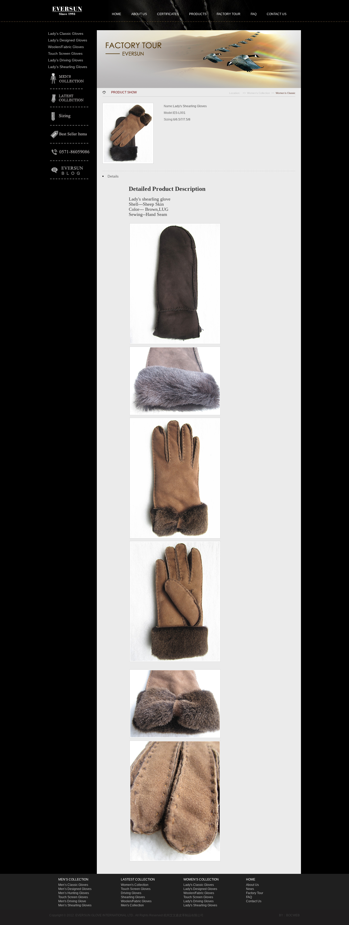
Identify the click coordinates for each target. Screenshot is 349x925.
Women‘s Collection (258, 93)
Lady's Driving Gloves (65, 60)
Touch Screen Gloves (65, 53)
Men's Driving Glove (72, 901)
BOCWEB (293, 915)
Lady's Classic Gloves (65, 33)
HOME (116, 14)
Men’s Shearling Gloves (74, 905)
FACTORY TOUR (228, 14)
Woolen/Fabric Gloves (66, 47)
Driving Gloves (131, 893)
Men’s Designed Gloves (74, 889)
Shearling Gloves (133, 897)
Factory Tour (254, 893)
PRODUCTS (197, 14)
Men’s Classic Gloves (73, 885)
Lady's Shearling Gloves (67, 67)
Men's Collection (132, 905)
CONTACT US (276, 14)
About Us (252, 885)
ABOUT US (139, 14)
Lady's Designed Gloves (67, 40)
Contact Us (253, 901)
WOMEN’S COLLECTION (201, 879)
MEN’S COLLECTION (73, 879)
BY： (282, 915)
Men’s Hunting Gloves (73, 893)
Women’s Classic (285, 93)
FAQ (254, 14)
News (250, 889)
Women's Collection (134, 885)
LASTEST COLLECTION (138, 879)
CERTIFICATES (168, 14)
